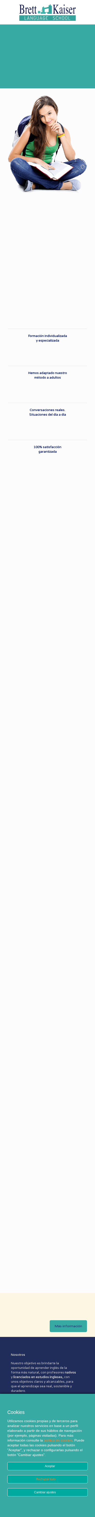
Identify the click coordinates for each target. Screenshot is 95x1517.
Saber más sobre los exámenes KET (78, 1253)
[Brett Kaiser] (47, 12)
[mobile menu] (88, 10)
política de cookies (58, 1440)
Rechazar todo (46, 1479)
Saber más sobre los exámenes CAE (58, 844)
